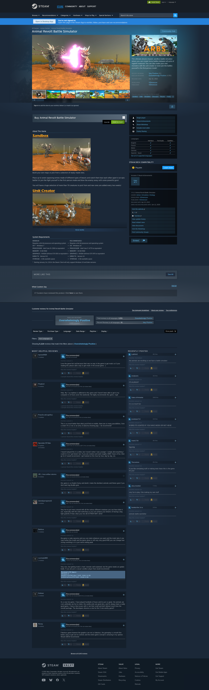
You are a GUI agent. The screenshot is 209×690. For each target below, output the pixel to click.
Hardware (122, 676)
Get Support (160, 676)
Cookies (138, 680)
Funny (169, 96)
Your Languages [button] (44, 339)
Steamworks (102, 676)
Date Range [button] (80, 331)
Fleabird (41, 384)
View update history (139, 219)
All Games (35, 28)
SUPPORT (91, 6)
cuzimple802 (43, 558)
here (71, 293)
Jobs (120, 672)
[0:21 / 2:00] (81, 62)
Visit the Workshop (138, 229)
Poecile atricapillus (45, 415)
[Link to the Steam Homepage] (40, 8)
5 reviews (41, 476)
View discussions (138, 226)
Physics (162, 96)
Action (139, 195)
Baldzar (41, 529)
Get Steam (159, 668)
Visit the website (138, 209)
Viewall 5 (135, 181)
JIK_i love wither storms (47, 474)
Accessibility (139, 672)
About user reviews (157, 310)
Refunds (138, 684)
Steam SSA (102, 672)
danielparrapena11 (45, 501)
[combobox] (146, 15)
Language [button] (67, 331)
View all (174, 286)
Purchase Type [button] (53, 331)
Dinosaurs (155, 96)
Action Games (45, 28)
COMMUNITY (71, 6)
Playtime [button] (93, 331)
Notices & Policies (141, 676)
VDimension (153, 82)
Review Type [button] (37, 331)
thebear (41, 593)
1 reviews (41, 357)
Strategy (152, 195)
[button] (36, 15)
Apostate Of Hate (44, 443)
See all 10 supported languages (141, 156)
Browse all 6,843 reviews (79, 654)
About (82, 6)
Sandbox (135, 96)
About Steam (102, 668)
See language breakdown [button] (140, 310)
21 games (41, 445)
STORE (60, 6)
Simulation (147, 96)
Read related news (138, 222)
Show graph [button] (169, 331)
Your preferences (171, 310)
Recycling (122, 680)
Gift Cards (101, 684)
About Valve (123, 668)
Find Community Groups (140, 232)
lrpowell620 (42, 355)
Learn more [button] (168, 168)
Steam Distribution (104, 680)
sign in (164, 2)
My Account (160, 680)
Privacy (137, 668)
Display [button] (104, 331)
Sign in (36, 105)
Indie (141, 96)
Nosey (40, 624)
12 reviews (41, 447)
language (171, 2)
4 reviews (41, 386)
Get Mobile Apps (161, 672)
